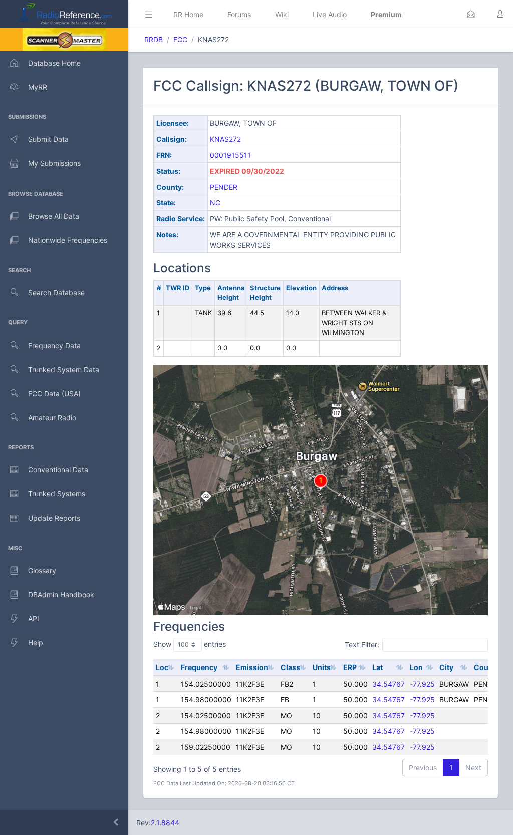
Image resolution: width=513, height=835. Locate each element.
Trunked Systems (56, 493)
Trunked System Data (63, 369)
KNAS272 (225, 139)
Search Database (56, 292)
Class (290, 667)
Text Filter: (362, 644)
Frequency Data (54, 345)
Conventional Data (58, 469)
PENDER (223, 187)
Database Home (54, 63)
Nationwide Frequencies (67, 240)
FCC (180, 39)
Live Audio (330, 14)
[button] (471, 14)
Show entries (189, 644)
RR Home (188, 14)
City (446, 667)
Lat (377, 667)
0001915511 (230, 155)
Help (35, 642)
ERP (350, 667)
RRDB (153, 39)
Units (322, 667)
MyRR (37, 87)
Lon (416, 667)
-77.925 (422, 684)
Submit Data (48, 139)
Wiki (282, 14)
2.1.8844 (165, 822)
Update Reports (54, 518)
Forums (239, 14)
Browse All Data (53, 216)
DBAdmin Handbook (61, 594)
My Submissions (54, 163)
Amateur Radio (52, 417)
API (33, 618)
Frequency (199, 667)
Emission (252, 667)
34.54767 (388, 684)
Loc (162, 667)
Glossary (42, 570)
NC (215, 202)
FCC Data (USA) (54, 393)
